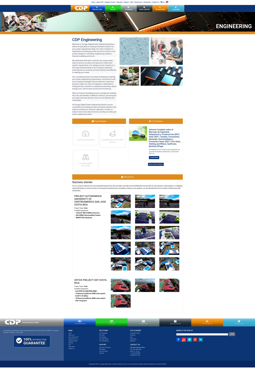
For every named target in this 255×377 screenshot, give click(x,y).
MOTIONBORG (162, 364)
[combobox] (168, 1)
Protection (132, 335)
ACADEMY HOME (135, 333)
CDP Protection (103, 333)
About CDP (100, 2)
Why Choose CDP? (73, 337)
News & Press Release (156, 164)
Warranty (119, 2)
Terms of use (126, 364)
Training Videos (103, 351)
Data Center (133, 339)
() (163, 2)
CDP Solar (102, 335)
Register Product (110, 2)
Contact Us (155, 2)
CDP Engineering (104, 341)
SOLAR (112, 9)
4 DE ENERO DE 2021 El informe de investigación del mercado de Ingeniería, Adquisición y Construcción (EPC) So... (164, 151)
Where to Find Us (73, 339)
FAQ (131, 2)
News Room (138, 2)
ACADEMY (176, 9)
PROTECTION (97, 9)
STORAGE (128, 9)
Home (93, 2)
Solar (131, 337)
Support (126, 2)
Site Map (141, 364)
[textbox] (168, 1)
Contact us (71, 348)
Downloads (147, 2)
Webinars (132, 341)
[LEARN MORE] (138, 133)
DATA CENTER (144, 9)
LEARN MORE (154, 157)
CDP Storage (102, 337)
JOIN (232, 334)
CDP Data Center (103, 339)
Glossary (101, 353)
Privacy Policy (134, 364)
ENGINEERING (160, 9)
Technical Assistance (105, 347)
